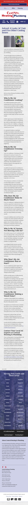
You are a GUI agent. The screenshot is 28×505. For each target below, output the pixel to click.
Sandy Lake (20, 415)
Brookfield (20, 379)
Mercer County (8, 405)
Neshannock (7, 409)
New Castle (20, 409)
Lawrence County (7, 399)
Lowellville (20, 399)
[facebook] (3, 467)
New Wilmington (20, 412)
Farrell (7, 386)
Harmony (8, 392)
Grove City (20, 389)
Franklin (20, 386)
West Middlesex (7, 425)
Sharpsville (20, 419)
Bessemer (8, 379)
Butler (7, 383)
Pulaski (7, 415)
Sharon (7, 419)
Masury (7, 402)
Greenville (7, 389)
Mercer (20, 402)
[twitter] (6, 467)
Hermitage (20, 392)
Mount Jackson (20, 405)
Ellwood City (20, 383)
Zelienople (20, 425)
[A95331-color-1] (14, 12)
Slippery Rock (8, 422)
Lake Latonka (20, 396)
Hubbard (8, 396)
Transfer (20, 422)
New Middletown (7, 412)
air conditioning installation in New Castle (13, 357)
